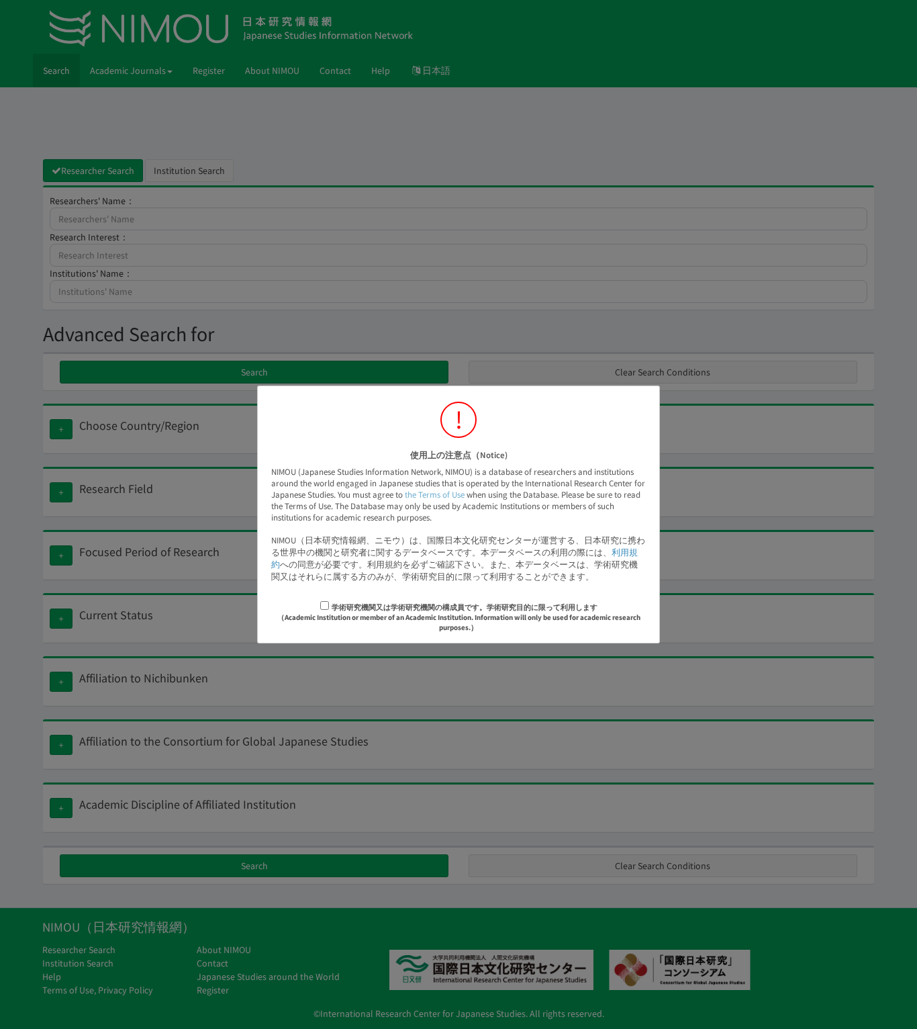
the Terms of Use (435, 494)
